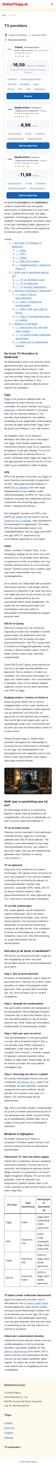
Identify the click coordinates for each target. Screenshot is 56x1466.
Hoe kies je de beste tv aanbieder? (33, 290)
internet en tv (28, 1082)
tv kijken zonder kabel (36, 1303)
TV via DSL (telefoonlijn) (33, 287)
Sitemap (8, 1437)
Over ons (9, 1428)
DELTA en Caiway (29, 261)
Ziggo (23, 250)
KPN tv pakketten (19, 487)
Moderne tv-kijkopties (25, 324)
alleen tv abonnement (15, 1351)
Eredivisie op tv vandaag (17, 520)
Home (4, 15)
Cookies (8, 1432)
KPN (22, 254)
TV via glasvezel (29, 283)
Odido (23, 257)
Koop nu (28, 96)
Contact (8, 1423)
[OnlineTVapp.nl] (15, 4)
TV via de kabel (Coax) (32, 279)
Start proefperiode (28, 145)
